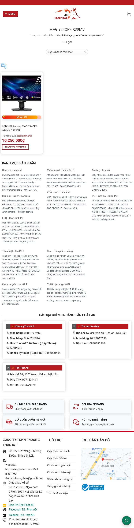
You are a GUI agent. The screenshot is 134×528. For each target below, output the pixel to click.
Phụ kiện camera (25, 212)
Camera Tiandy (26, 182)
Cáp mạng (76, 300)
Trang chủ (35, 35)
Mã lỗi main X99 (77, 182)
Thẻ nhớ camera (26, 208)
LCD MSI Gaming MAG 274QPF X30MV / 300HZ (19, 128)
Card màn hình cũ (78, 196)
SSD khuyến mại (115, 174)
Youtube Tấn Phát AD (22, 515)
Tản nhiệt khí (14, 263)
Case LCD (11, 293)
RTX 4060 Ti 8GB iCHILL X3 (61, 200)
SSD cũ (102, 174)
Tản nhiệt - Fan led (11, 255)
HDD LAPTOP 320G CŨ (104, 186)
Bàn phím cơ (53, 255)
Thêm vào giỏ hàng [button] (15, 147)
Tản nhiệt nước (29, 255)
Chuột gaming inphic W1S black (63, 267)
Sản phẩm (49, 35)
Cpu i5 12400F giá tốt (70, 186)
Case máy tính (9, 289)
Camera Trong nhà (30, 174)
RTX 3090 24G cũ (62, 204)
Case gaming (24, 289)
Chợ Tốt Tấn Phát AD (21, 505)
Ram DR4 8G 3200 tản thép (67, 178)
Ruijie (65, 289)
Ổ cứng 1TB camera (22, 204)
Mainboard (52, 174)
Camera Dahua (9, 186)
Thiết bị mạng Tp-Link (65, 293)
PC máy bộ (97, 200)
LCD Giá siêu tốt (28, 222)
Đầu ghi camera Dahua (13, 200)
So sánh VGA (70, 208)
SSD (94, 174)
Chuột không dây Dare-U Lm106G (64, 271)
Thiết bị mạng (54, 289)
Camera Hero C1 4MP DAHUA (22, 189)
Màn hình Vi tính (10, 222)
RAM (55, 186)
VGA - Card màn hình (57, 196)
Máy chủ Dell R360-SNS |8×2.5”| (113, 215)
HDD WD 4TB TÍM (123, 182)
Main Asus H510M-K (57, 182)
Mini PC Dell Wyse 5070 (104, 219)
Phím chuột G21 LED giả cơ (70, 263)
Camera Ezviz (24, 178)
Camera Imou (9, 178)
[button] (10, 14)
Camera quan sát (10, 174)
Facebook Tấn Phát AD (23, 509)
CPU (49, 186)
